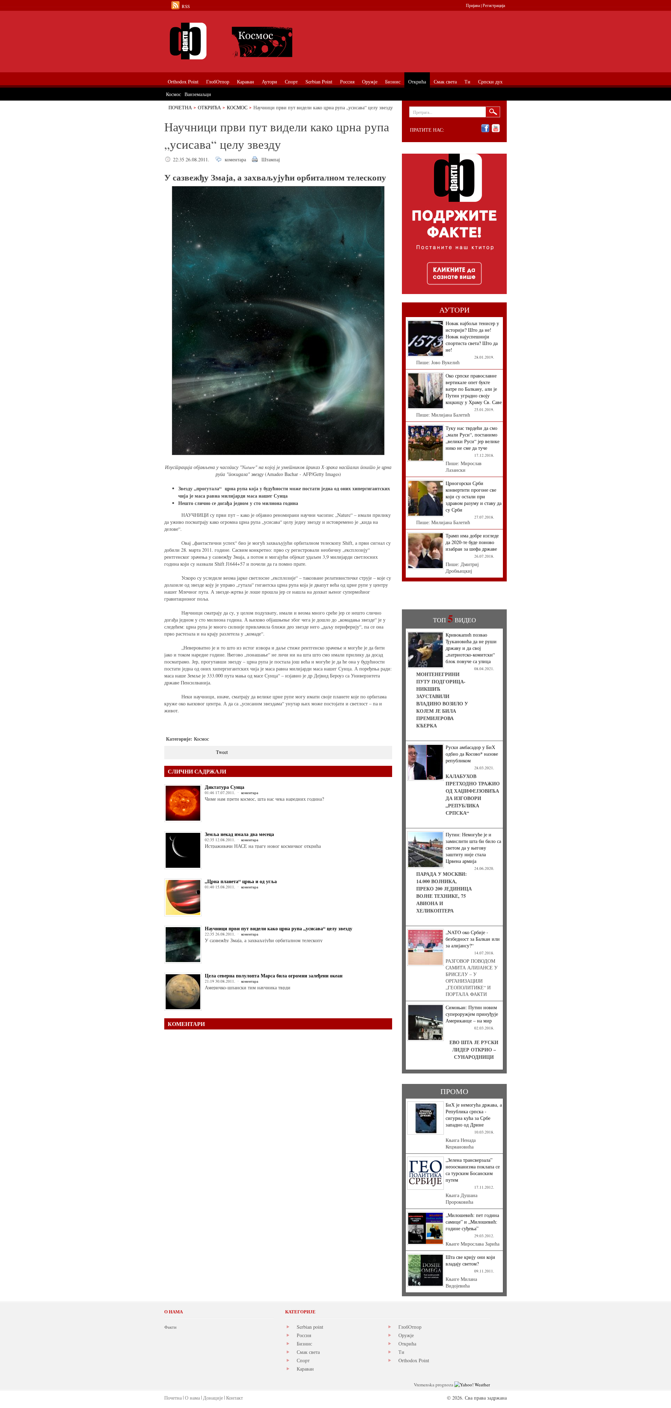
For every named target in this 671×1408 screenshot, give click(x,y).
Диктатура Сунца (224, 787)
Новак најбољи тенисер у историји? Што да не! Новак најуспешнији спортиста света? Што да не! (472, 336)
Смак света (308, 1352)
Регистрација (494, 5)
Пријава (473, 5)
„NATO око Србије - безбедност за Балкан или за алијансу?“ (473, 939)
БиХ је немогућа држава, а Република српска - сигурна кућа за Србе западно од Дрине (474, 1114)
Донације (213, 1397)
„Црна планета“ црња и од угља (241, 881)
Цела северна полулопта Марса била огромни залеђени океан (273, 975)
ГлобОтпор (409, 1326)
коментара (235, 159)
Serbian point (310, 1326)
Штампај (270, 159)
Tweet (222, 752)
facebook (485, 128)
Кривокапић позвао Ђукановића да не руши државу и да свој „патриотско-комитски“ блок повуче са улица (471, 648)
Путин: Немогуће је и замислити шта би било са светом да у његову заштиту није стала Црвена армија (473, 847)
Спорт (303, 1360)
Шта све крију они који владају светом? (470, 1260)
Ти (401, 1352)
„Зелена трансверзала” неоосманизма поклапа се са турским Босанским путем (473, 1170)
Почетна (180, 107)
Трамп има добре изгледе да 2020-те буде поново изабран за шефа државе (472, 542)
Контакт (234, 1397)
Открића (209, 107)
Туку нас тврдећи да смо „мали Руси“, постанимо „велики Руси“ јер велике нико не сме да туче (472, 438)
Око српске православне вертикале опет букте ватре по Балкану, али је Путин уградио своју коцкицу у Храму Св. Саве (474, 388)
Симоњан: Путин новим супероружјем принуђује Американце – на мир (472, 1014)
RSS (186, 6)
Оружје (406, 1335)
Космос (237, 107)
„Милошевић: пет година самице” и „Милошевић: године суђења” (472, 1222)
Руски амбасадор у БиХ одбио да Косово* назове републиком (472, 754)
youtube (495, 128)
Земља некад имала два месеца (239, 834)
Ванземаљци (198, 94)
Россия (304, 1335)
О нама (192, 1397)
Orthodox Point (413, 1360)
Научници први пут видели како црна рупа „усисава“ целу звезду (278, 928)
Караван (305, 1368)
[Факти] (243, 41)
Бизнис (304, 1343)
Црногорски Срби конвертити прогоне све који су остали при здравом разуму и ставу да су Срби (474, 496)
